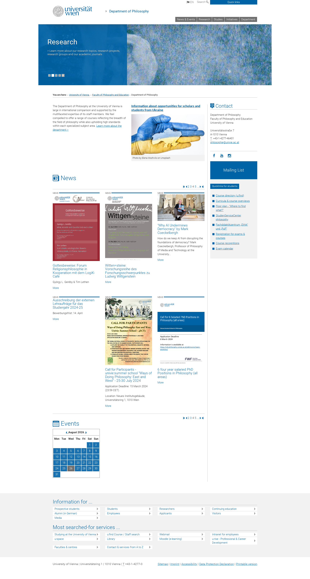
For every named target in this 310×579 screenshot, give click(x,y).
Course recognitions (227, 243)
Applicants (165, 513)
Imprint (174, 564)
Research (204, 19)
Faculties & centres (66, 547)
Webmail (164, 534)
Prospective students (67, 509)
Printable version (246, 564)
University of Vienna (79, 94)
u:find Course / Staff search (123, 534)
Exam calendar (224, 248)
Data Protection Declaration (216, 564)
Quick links (233, 2)
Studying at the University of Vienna (75, 534)
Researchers (167, 509)
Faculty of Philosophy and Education (110, 94)
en (191, 2)
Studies (218, 19)
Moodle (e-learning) (170, 539)
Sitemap (163, 564)
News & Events (186, 19)
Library (111, 539)
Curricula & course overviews (233, 201)
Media (58, 518)
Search (201, 2)
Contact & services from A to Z (125, 547)
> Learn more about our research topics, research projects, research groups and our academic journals (83, 52)
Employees (113, 513)
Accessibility (189, 564)
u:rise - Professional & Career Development (229, 540)
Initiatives (232, 19)
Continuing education (224, 509)
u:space (59, 539)
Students (112, 509)
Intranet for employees (225, 534)
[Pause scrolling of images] (63, 75)
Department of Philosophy (129, 11)
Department (248, 19)
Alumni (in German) (66, 513)
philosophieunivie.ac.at (224, 142)
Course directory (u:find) (230, 195)
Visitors (216, 513)
